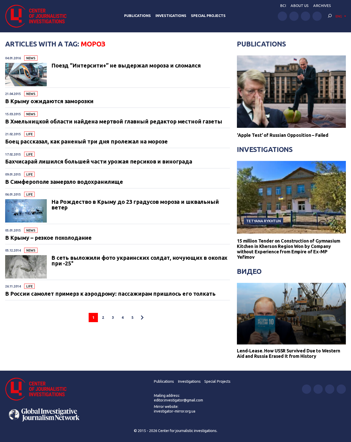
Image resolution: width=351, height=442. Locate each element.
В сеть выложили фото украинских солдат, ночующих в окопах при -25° (139, 260)
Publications (137, 16)
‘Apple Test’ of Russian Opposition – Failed (282, 135)
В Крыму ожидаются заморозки (49, 101)
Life (29, 134)
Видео (249, 271)
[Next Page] (142, 317)
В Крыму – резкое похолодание (48, 238)
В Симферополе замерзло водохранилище (64, 182)
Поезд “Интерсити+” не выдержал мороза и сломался (126, 66)
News (30, 58)
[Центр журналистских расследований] (38, 16)
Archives (322, 6)
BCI (283, 6)
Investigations (170, 16)
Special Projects (208, 16)
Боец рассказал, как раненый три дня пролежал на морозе (86, 142)
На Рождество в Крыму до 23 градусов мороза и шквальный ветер (135, 204)
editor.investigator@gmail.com (178, 400)
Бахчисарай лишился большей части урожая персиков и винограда (98, 162)
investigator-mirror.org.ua (174, 411)
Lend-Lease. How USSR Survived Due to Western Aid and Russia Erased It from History (288, 353)
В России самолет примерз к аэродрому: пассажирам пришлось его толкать (110, 294)
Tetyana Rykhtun (263, 221)
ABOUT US (300, 6)
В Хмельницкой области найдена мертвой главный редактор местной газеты (113, 121)
